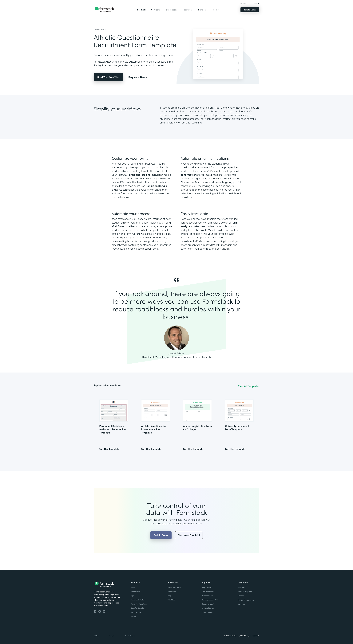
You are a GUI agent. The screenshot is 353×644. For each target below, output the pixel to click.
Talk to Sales (250, 9)
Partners (202, 9)
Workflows (118, 226)
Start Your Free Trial (108, 77)
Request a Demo (137, 77)
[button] (141, 10)
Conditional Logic (156, 186)
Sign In (256, 3)
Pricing (215, 9)
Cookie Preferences (246, 600)
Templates (100, 30)
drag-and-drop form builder (146, 174)
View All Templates (248, 386)
